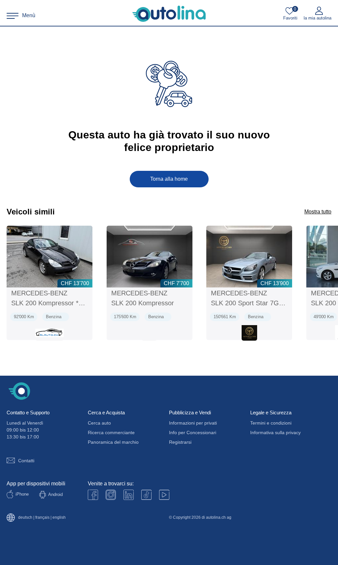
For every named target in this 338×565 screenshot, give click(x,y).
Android (55, 494)
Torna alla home (169, 179)
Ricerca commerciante (111, 432)
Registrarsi (180, 442)
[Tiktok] (146, 495)
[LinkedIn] (128, 495)
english (59, 517)
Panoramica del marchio (113, 442)
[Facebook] (93, 495)
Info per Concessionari (192, 432)
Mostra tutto (317, 211)
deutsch (25, 517)
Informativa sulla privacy (275, 432)
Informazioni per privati (193, 423)
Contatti (26, 460)
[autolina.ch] (169, 13)
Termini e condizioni (270, 423)
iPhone (22, 494)
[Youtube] (111, 495)
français (42, 517)
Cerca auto (99, 423)
